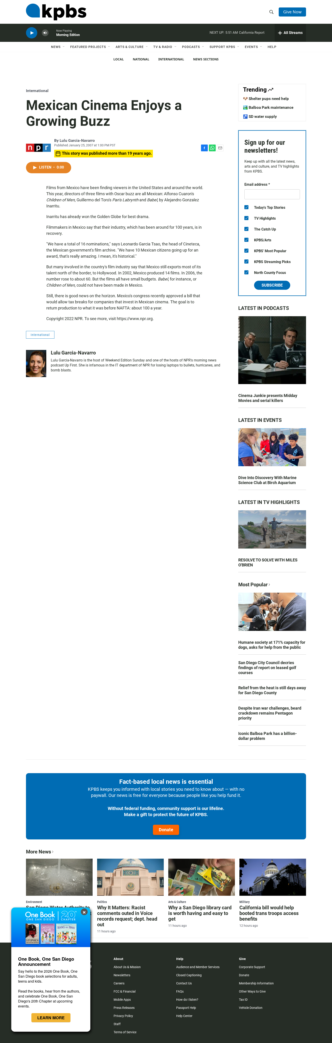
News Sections (206, 59)
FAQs (180, 991)
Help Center (184, 1016)
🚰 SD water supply (260, 116)
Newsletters (122, 975)
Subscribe (272, 285)
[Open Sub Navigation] (64, 47)
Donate (166, 829)
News (56, 47)
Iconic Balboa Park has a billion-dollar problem (267, 736)
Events (251, 47)
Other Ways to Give (252, 991)
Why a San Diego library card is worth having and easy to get (199, 913)
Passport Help (186, 1008)
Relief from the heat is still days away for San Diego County (272, 690)
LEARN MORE (51, 1018)
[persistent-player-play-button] (31, 32)
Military (244, 902)
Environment (34, 902)
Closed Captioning (189, 975)
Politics (102, 902)
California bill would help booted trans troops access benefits (269, 913)
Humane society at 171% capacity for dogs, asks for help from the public (271, 645)
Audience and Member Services (198, 967)
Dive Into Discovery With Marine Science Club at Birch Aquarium (267, 480)
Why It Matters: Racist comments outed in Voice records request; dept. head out (127, 916)
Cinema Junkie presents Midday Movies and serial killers (267, 398)
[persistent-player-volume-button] (45, 33)
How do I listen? (187, 999)
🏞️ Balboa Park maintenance (268, 107)
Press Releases (124, 1008)
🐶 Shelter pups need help (266, 98)
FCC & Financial (125, 991)
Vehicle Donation (250, 1008)
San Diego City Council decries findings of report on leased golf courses (267, 667)
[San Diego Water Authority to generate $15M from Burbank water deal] (59, 877)
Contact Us (184, 983)
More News (38, 852)
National (141, 59)
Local (118, 59)
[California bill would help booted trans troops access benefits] (272, 877)
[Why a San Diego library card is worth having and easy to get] (201, 877)
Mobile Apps (122, 999)
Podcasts (191, 47)
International (171, 59)
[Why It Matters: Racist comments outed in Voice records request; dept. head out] (130, 877)
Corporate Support (252, 967)
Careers (119, 983)
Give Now (292, 11)
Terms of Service (125, 1032)
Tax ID (243, 999)
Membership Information (256, 983)
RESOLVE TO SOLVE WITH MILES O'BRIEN (267, 562)
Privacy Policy (123, 1016)
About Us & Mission (127, 967)
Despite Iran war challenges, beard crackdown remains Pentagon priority (269, 713)
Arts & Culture (130, 47)
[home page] (56, 12)
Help (272, 47)
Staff (117, 1024)
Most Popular (253, 584)
